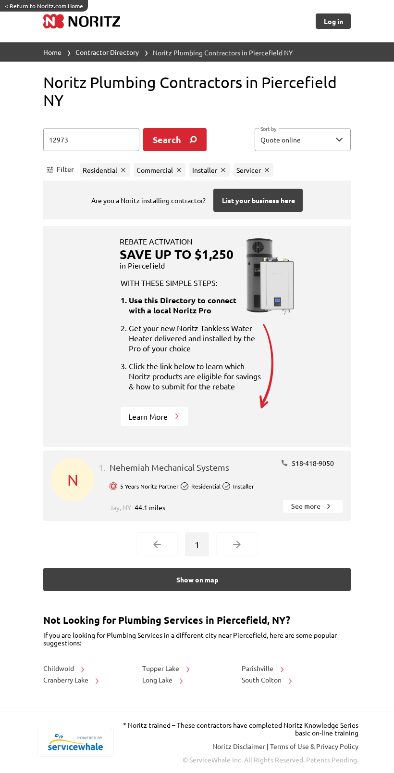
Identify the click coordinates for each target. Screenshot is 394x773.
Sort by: (268, 129)
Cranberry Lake (66, 679)
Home (52, 52)
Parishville (258, 668)
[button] (303, 139)
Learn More (149, 416)
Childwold (59, 668)
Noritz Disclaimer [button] (239, 746)
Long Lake (158, 679)
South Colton (262, 679)
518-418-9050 (312, 463)
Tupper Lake (161, 668)
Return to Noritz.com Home (44, 6)
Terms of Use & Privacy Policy (314, 746)
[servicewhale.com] (75, 742)
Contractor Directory (107, 52)
